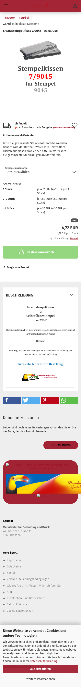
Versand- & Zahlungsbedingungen (28, 579)
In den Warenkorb (40, 252)
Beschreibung (19, 295)
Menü (6, 6)
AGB (9, 592)
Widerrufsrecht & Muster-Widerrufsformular (34, 585)
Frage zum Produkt (18, 267)
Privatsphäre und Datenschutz (26, 598)
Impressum (14, 560)
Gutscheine (14, 566)
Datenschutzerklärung (43, 661)
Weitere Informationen (40, 679)
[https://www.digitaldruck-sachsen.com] (40, 6)
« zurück (24, 17)
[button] (12, 400)
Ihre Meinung (61, 445)
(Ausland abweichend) (64, 127)
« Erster (10, 17)
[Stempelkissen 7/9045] (40, 62)
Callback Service (17, 604)
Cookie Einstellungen (20, 610)
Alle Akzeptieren (40, 669)
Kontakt (12, 573)
